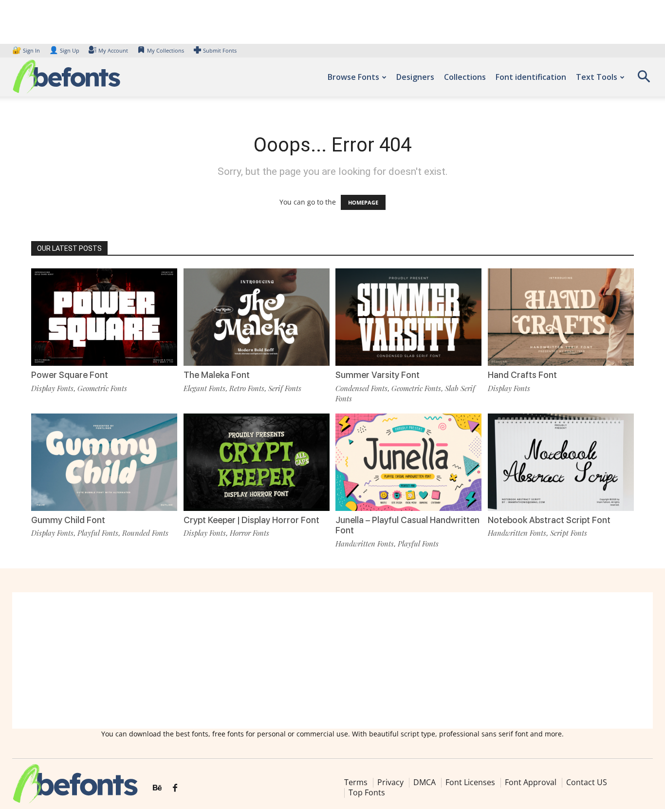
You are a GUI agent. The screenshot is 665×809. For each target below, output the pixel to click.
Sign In (26, 50)
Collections (465, 77)
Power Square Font (69, 375)
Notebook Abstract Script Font (549, 520)
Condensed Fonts (361, 388)
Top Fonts (367, 792)
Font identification (531, 77)
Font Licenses (470, 782)
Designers (415, 77)
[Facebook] (175, 788)
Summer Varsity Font (377, 375)
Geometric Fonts (102, 388)
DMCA (424, 782)
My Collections (165, 50)
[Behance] (157, 788)
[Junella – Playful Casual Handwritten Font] (408, 462)
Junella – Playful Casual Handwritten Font (407, 525)
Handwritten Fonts (364, 543)
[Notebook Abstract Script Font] (561, 462)
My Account (113, 50)
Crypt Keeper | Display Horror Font (251, 520)
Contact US (586, 782)
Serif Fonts (284, 388)
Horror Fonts (249, 533)
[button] (643, 79)
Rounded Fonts (145, 533)
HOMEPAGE (363, 202)
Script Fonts (568, 533)
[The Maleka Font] (257, 317)
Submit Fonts (220, 50)
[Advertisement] (332, 660)
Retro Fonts (246, 388)
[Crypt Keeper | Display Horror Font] (257, 462)
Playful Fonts (97, 533)
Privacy (390, 782)
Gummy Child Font (68, 520)
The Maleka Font (217, 375)
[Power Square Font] (104, 317)
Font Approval (530, 782)
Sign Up (64, 50)
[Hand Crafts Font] (561, 317)
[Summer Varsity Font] (408, 317)
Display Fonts (52, 388)
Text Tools (596, 77)
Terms (356, 782)
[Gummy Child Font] (104, 462)
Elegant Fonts (204, 388)
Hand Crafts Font (522, 375)
